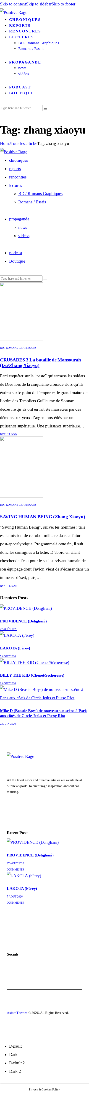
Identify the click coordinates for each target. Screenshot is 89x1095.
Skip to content (13, 4)
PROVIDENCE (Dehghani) (23, 621)
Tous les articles (23, 143)
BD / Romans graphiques (18, 347)
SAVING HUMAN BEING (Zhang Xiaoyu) (42, 516)
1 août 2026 (8, 683)
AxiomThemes (17, 1013)
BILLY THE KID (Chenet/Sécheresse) (32, 675)
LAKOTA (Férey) (15, 648)
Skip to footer (63, 4)
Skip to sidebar (39, 4)
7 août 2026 (8, 656)
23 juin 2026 (8, 723)
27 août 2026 (8, 629)
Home (5, 143)
